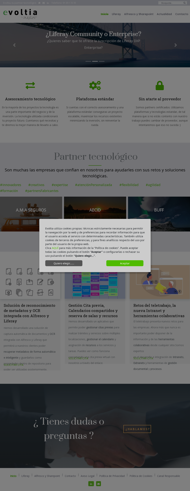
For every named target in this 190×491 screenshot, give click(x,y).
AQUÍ (55, 248)
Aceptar (125, 263)
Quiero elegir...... (64, 263)
